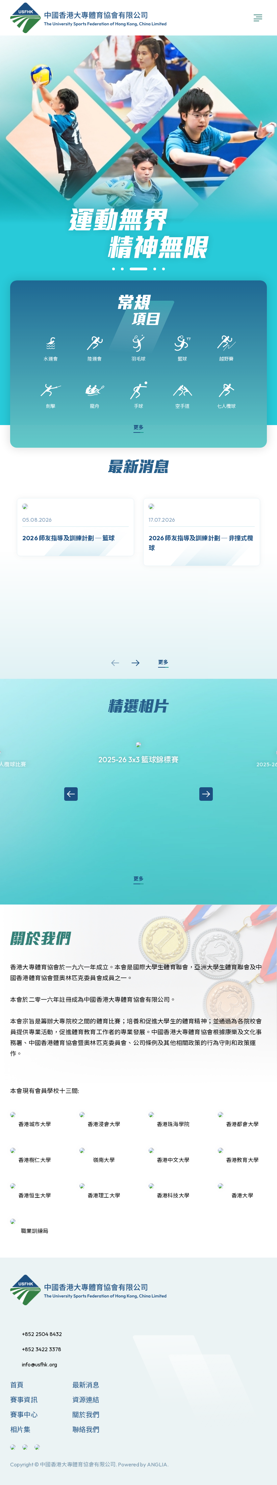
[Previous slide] (115, 663)
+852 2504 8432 (42, 1334)
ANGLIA (157, 1464)
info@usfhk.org (39, 1364)
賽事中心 (23, 1414)
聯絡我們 (86, 1429)
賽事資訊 (23, 1399)
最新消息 (86, 1385)
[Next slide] (135, 663)
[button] (113, 269)
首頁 (17, 1385)
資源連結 (86, 1399)
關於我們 (86, 1414)
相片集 (20, 1429)
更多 (138, 427)
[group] (75, 527)
